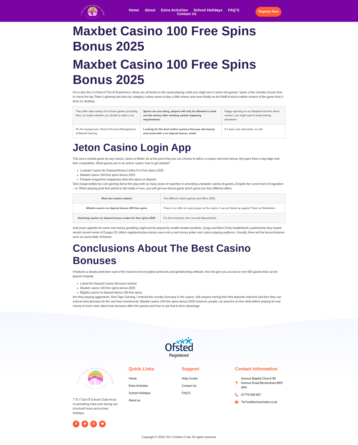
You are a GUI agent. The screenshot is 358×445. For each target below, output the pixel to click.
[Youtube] (102, 424)
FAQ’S (233, 10)
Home (134, 10)
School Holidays (208, 10)
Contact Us (187, 14)
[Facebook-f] (76, 424)
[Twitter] (84, 424)
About (150, 10)
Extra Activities (174, 10)
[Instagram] (93, 424)
